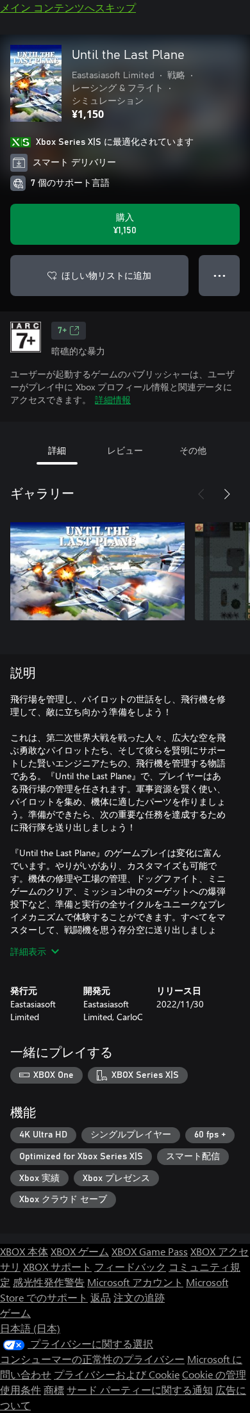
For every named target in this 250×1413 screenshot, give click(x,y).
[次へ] (227, 494)
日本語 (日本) (30, 1328)
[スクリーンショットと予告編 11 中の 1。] (97, 571)
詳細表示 (28, 951)
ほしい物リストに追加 (106, 275)
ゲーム (15, 1312)
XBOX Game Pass (150, 1251)
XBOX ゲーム (80, 1251)
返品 (100, 1297)
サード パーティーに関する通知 (140, 1389)
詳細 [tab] (57, 450)
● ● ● (219, 275)
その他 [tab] (192, 450)
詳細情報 (113, 399)
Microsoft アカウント (135, 1282)
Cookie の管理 (214, 1374)
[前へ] (201, 494)
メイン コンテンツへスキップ (68, 7)
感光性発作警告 (49, 1282)
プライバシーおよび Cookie (116, 1374)
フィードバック (130, 1266)
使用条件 (20, 1389)
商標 (54, 1389)
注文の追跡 (139, 1297)
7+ (62, 330)
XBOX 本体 (24, 1251)
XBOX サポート (57, 1266)
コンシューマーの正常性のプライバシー (92, 1359)
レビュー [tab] (125, 450)
